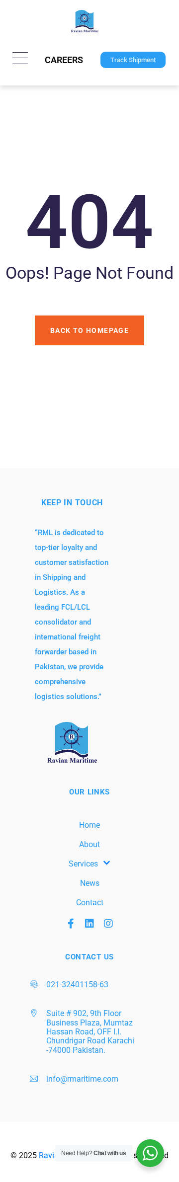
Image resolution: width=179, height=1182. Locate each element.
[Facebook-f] (71, 924)
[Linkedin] (89, 924)
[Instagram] (108, 924)
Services (83, 863)
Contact (89, 902)
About (89, 844)
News (89, 883)
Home (89, 825)
